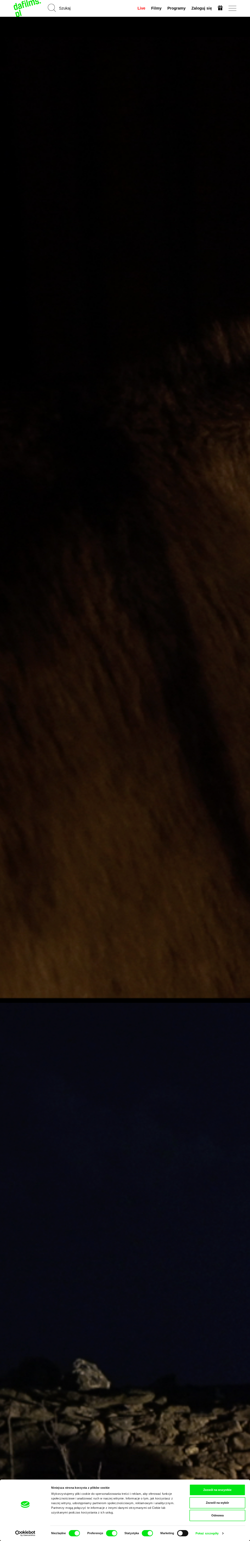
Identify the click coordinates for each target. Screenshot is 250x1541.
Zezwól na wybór (217, 1502)
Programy (176, 8)
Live (141, 8)
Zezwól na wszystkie (217, 1489)
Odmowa (217, 1515)
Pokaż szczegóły (207, 1533)
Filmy (156, 8)
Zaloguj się (201, 8)
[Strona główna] (28, 8)
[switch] (111, 1533)
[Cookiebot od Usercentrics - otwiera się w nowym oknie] (25, 1533)
